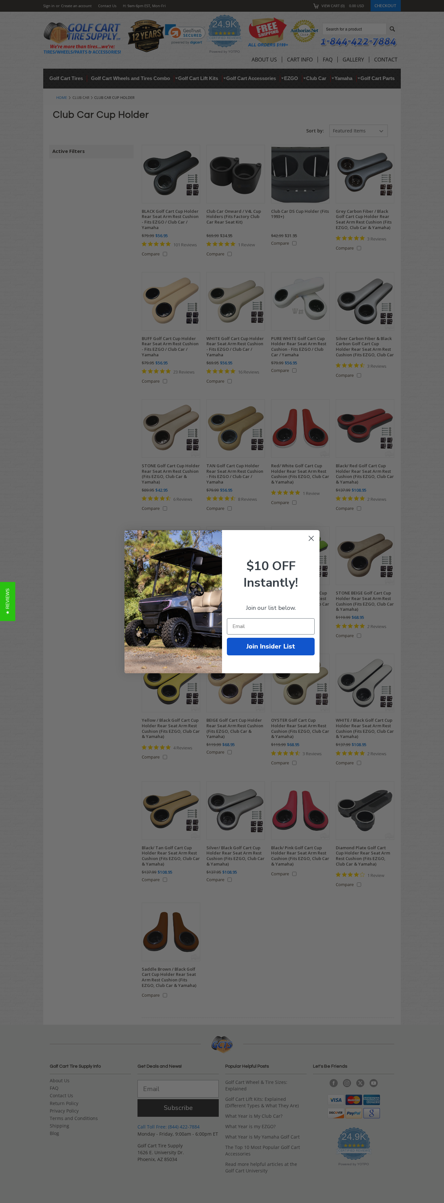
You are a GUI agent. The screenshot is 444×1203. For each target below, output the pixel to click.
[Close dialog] (311, 538)
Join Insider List (270, 646)
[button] (7, 601)
